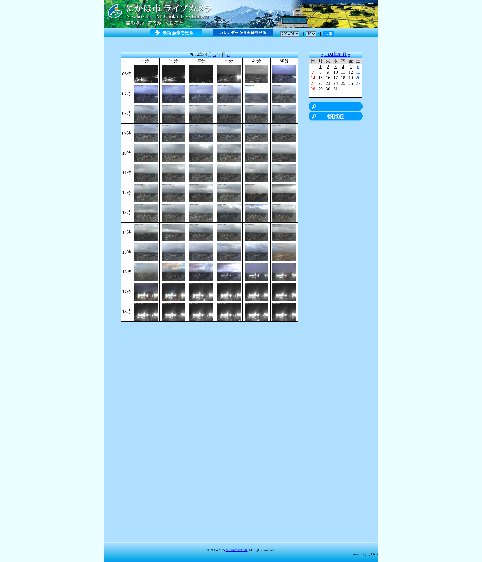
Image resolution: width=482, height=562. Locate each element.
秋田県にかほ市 (236, 550)
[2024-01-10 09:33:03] (229, 133)
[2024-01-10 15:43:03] (256, 251)
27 (358, 83)
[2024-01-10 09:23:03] (201, 133)
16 (328, 77)
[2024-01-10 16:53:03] (284, 271)
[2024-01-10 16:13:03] (173, 271)
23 (328, 83)
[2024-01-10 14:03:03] (146, 232)
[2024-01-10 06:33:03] (229, 73)
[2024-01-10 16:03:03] (146, 271)
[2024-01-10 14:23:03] (201, 232)
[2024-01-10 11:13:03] (173, 172)
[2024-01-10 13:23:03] (201, 212)
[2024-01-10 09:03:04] (146, 133)
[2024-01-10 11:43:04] (256, 172)
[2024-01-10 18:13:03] (173, 311)
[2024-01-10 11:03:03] (146, 172)
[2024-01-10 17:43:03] (256, 291)
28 (313, 89)
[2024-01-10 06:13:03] (173, 73)
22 (320, 83)
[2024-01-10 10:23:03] (201, 152)
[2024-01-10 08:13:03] (173, 113)
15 (320, 77)
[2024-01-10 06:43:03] (256, 73)
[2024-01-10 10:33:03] (229, 152)
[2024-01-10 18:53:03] (284, 311)
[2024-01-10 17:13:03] (173, 291)
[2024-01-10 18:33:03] (229, 311)
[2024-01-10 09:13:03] (173, 133)
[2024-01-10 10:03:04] (146, 152)
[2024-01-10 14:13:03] (173, 232)
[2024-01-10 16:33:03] (229, 271)
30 (328, 89)
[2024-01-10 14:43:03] (256, 232)
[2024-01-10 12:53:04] (284, 192)
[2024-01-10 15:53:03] (284, 251)
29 (320, 89)
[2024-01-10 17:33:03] (229, 291)
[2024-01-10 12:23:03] (201, 192)
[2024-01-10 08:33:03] (229, 113)
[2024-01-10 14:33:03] (229, 232)
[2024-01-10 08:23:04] (201, 113)
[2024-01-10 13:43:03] (256, 212)
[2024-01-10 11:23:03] (201, 172)
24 (335, 83)
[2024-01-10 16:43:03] (256, 271)
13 (358, 72)
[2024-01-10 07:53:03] (284, 93)
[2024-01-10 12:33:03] (229, 192)
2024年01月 (335, 54)
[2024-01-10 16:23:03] (201, 271)
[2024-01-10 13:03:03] (146, 212)
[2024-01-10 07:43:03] (256, 93)
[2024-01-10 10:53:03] (284, 152)
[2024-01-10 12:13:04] (173, 192)
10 (335, 72)
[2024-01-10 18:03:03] (146, 311)
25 (343, 83)
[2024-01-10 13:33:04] (229, 212)
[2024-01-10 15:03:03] (146, 251)
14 (313, 77)
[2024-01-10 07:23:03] (201, 93)
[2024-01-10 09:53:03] (284, 133)
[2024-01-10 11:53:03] (284, 172)
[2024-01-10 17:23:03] (201, 291)
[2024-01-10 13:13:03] (173, 212)
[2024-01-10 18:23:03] (201, 311)
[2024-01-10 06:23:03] (201, 73)
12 (350, 72)
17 (335, 77)
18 (343, 77)
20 (358, 77)
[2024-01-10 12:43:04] (256, 192)
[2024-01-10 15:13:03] (173, 251)
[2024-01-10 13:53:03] (284, 212)
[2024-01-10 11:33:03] (229, 172)
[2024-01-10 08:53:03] (284, 113)
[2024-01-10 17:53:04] (284, 291)
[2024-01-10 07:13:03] (173, 93)
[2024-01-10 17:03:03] (146, 291)
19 (350, 77)
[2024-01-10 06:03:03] (146, 73)
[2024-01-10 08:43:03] (256, 113)
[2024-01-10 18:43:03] (256, 311)
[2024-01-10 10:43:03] (256, 152)
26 (350, 83)
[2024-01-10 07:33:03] (229, 93)
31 (335, 89)
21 (313, 83)
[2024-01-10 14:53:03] (284, 232)
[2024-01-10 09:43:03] (256, 133)
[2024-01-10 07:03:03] (146, 93)
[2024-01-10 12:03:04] (146, 192)
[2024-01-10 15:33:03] (229, 251)
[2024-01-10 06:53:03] (284, 73)
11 (343, 72)
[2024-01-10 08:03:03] (146, 113)
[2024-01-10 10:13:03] (173, 152)
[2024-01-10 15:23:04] (201, 251)
